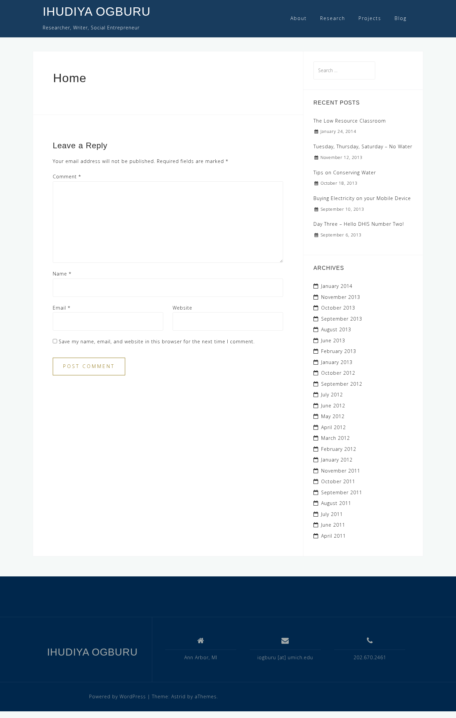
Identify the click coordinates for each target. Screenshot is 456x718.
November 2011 (340, 471)
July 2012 (332, 394)
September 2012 (341, 384)
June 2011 (333, 525)
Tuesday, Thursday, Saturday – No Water (362, 146)
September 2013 (341, 319)
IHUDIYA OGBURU (97, 11)
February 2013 (338, 351)
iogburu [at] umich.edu (285, 657)
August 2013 (336, 329)
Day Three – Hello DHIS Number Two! (358, 224)
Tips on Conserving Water (344, 172)
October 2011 (338, 481)
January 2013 (337, 362)
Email (61, 308)
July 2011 (332, 514)
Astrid (178, 696)
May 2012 (333, 416)
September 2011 (341, 492)
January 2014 (337, 286)
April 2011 (333, 536)
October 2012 (338, 373)
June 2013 (333, 340)
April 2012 (333, 427)
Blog (401, 18)
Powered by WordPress (117, 696)
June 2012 (333, 405)
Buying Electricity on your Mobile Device (362, 198)
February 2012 (338, 449)
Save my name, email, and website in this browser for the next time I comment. (157, 341)
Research (332, 18)
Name (62, 274)
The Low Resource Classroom (349, 121)
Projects (370, 18)
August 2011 (336, 503)
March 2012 (335, 438)
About (298, 18)
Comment (67, 176)
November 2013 (340, 297)
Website (182, 308)
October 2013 (338, 308)
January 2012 (337, 460)
